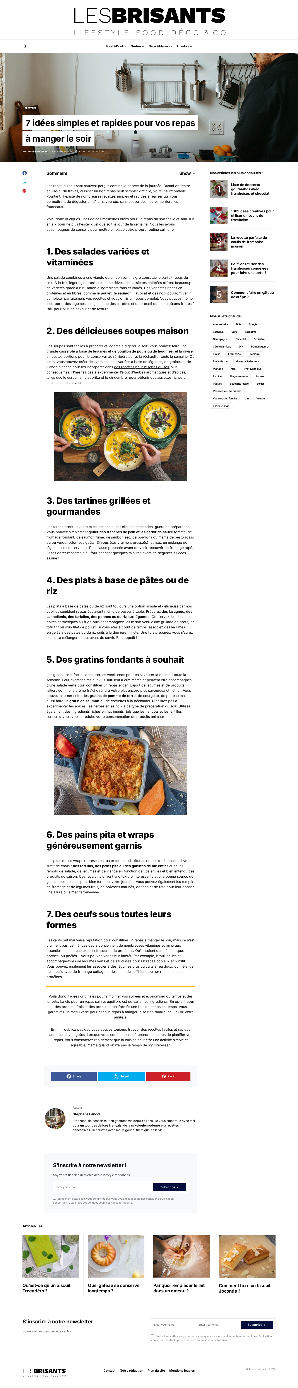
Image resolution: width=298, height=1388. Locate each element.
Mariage (218, 368)
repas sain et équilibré (103, 1001)
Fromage (254, 354)
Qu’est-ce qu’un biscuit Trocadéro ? (46, 1288)
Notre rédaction (131, 1370)
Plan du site (156, 1370)
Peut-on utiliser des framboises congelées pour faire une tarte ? (249, 268)
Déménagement (260, 346)
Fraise (216, 354)
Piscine (217, 376)
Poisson (260, 376)
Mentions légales (182, 1370)
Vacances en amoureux (227, 391)
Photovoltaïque (252, 368)
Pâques (217, 383)
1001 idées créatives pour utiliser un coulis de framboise (252, 215)
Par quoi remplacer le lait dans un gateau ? (179, 1288)
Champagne (220, 339)
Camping (250, 331)
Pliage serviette (238, 376)
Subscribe (167, 1187)
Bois (238, 324)
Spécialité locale (239, 383)
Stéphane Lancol (86, 1114)
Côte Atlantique (222, 346)
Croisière (259, 339)
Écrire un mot (220, 406)
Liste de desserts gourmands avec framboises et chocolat (250, 189)
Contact (109, 1370)
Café (234, 331)
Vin (246, 398)
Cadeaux (218, 331)
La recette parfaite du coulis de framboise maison (249, 241)
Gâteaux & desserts (248, 361)
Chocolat (240, 339)
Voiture (260, 398)
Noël (233, 368)
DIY (241, 346)
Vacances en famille (225, 398)
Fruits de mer (220, 361)
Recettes (30, 108)
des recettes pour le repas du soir (142, 367)
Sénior (260, 383)
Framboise (234, 354)
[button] (24, 46)
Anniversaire (220, 324)
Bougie (253, 324)
